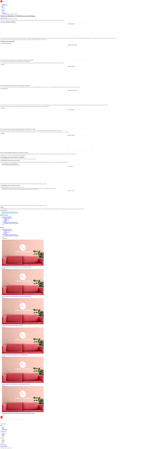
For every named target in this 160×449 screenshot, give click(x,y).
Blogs (3, 7)
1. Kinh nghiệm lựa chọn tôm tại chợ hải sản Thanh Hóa (11, 222)
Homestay (3, 434)
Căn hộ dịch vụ (4, 4)
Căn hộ (3, 427)
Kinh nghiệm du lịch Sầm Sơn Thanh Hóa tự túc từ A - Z (10, 211)
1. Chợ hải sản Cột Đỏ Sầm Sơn (8, 218)
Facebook (3, 439)
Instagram (3, 440)
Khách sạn (3, 5)
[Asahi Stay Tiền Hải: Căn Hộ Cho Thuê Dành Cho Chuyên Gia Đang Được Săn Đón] (23, 265)
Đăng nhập (3, 10)
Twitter (3, 441)
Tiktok (3, 442)
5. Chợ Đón (5, 221)
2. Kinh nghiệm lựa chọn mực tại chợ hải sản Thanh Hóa (11, 223)
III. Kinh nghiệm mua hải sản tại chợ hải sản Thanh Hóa (9, 234)
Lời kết (3, 224)
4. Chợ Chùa (5, 220)
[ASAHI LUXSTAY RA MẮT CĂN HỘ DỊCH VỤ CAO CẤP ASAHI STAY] (23, 353)
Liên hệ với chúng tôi (3, 423)
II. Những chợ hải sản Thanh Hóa (6, 217)
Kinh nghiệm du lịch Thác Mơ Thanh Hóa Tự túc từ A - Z (10, 213)
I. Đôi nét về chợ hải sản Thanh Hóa (7, 216)
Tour (2, 6)
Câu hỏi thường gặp (4, 429)
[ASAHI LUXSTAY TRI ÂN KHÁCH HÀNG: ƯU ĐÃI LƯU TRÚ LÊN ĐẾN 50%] (23, 382)
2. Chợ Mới (5, 231)
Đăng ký (3, 9)
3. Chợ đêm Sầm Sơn (6, 219)
